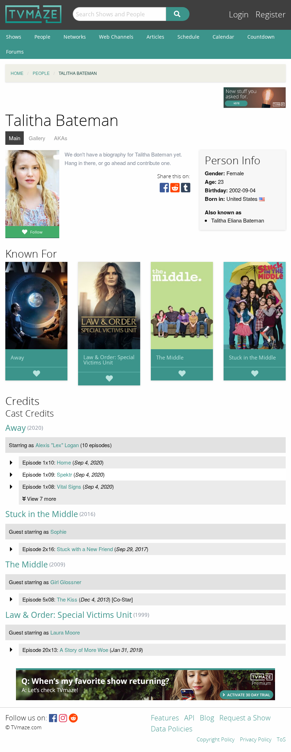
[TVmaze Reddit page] (73, 718)
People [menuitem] (42, 36)
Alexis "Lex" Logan (57, 445)
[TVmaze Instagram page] (63, 718)
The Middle (169, 357)
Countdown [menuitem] (261, 36)
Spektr (64, 474)
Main (14, 138)
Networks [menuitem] (75, 36)
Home (64, 462)
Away (17, 357)
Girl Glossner (65, 582)
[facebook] (164, 189)
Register (271, 15)
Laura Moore (65, 632)
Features (165, 718)
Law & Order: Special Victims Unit (108, 359)
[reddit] (175, 189)
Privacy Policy (255, 740)
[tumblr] (185, 189)
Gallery (37, 138)
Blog (207, 718)
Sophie (58, 531)
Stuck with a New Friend (85, 549)
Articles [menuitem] (155, 36)
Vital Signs (69, 486)
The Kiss (67, 599)
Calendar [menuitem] (223, 36)
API (189, 718)
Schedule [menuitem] (188, 36)
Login (239, 15)
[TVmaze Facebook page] (53, 718)
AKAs (60, 138)
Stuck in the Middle (252, 357)
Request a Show (244, 718)
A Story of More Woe (84, 649)
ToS (281, 740)
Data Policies (171, 729)
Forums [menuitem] (15, 51)
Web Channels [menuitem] (116, 36)
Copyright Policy (216, 740)
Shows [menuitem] (13, 36)
